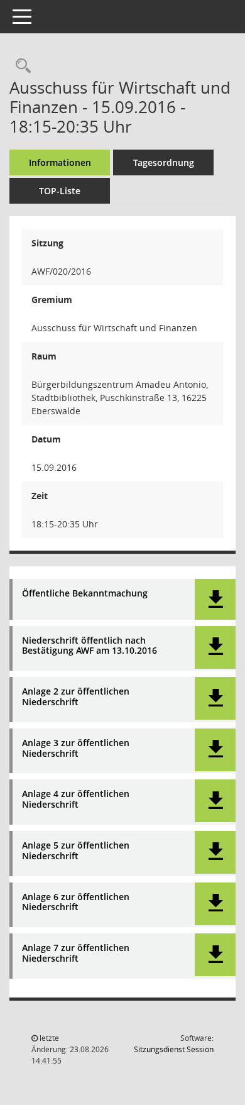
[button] (215, 599)
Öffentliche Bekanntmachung (85, 593)
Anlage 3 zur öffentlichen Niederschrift (75, 748)
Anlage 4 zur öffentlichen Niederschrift (75, 799)
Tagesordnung (163, 162)
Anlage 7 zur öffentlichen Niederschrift (75, 953)
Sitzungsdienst (174, 1049)
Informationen (60, 162)
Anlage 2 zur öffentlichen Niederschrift (75, 697)
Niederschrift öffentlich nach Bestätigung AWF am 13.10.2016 (89, 646)
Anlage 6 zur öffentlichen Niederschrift (75, 902)
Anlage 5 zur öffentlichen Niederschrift (75, 851)
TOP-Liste (59, 191)
